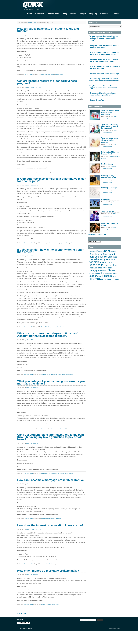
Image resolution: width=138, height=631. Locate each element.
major (61, 243)
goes (42, 428)
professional (69, 374)
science (72, 243)
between (113, 251)
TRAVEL (95, 278)
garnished (46, 473)
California (52, 518)
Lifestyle (82, 14)
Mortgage (51, 428)
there (114, 276)
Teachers (63, 172)
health (99, 264)
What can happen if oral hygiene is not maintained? (110, 112)
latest (100, 268)
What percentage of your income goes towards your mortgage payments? (51, 382)
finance (54, 243)
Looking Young (107, 164)
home (106, 265)
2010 (35, 22)
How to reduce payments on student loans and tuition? (48, 30)
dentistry (101, 259)
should (97, 273)
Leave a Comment (36, 87)
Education (39, 14)
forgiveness (44, 172)
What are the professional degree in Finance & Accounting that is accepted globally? (47, 334)
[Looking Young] (94, 168)
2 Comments (34, 185)
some (106, 273)
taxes (66, 473)
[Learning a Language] (94, 192)
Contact (116, 14)
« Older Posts (22, 613)
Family (64, 14)
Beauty (100, 251)
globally (64, 374)
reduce (52, 74)
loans (42, 74)
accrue (43, 564)
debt (46, 326)
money (48, 604)
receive (58, 172)
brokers (43, 604)
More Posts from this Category (98, 234)
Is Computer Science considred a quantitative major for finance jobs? (51, 180)
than (65, 326)
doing (49, 326)
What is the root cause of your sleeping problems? (109, 140)
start (109, 273)
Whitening (105, 279)
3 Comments (34, 574)
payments (47, 74)
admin (27, 35)
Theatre (108, 275)
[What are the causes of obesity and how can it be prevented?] (94, 128)
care (91, 256)
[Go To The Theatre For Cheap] (94, 227)
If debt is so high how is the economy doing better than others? (50, 251)
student (57, 74)
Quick (38, 5)
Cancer (106, 254)
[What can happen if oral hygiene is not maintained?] (94, 114)
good (92, 265)
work (112, 279)
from (111, 262)
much (57, 604)
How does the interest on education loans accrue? (50, 525)
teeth (100, 276)
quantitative (66, 243)
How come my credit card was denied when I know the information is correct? (104, 80)
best (107, 251)
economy (53, 326)
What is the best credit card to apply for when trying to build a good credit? (104, 53)
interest (53, 564)
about (91, 251)
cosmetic (100, 256)
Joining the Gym (107, 211)
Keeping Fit (105, 199)
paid (59, 473)
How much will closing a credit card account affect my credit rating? (102, 94)
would (116, 279)
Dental (93, 259)
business (99, 254)
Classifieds (104, 14)
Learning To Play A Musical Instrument (108, 177)
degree (55, 374)
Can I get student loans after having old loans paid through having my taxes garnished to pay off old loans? (50, 437)
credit (108, 256)
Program (53, 172)
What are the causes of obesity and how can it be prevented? (109, 126)
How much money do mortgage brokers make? (48, 570)
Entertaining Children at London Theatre (110, 153)
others (61, 326)
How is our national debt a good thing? (104, 73)
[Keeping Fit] (94, 204)
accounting (50, 374)
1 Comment (34, 35)
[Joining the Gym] (94, 215)
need (105, 271)
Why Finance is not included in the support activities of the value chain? (103, 87)
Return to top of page (26, 628)
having (52, 473)
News (111, 270)
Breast (92, 254)
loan (49, 172)
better (42, 326)
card (112, 254)
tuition (61, 74)
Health (73, 14)
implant (113, 265)
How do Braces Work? (97, 100)
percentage (63, 428)
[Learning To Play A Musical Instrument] (94, 180)
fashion (94, 262)
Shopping (93, 14)
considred (49, 243)
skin (102, 273)
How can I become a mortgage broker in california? (51, 480)
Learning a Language (109, 188)
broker (48, 518)
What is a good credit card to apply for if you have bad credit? (104, 67)
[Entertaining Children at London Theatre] (94, 156)
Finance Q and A (28, 74)
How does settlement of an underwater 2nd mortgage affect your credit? (104, 60)
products (91, 273)
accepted (43, 374)
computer (43, 243)
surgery (93, 275)
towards (69, 428)
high (58, 326)
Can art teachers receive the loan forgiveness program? (47, 82)
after (42, 473)
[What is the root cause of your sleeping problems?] (94, 142)
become (43, 518)
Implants (93, 268)
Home (29, 14)
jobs (58, 243)
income (46, 428)
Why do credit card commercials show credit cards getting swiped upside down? (103, 38)
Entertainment (53, 14)
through (71, 473)
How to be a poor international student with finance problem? (103, 46)
